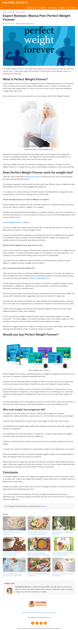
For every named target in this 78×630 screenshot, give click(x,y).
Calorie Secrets (15, 2)
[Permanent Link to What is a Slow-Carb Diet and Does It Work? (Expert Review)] (63, 538)
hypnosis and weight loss (39, 278)
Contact (28, 612)
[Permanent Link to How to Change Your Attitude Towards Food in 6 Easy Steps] (14, 559)
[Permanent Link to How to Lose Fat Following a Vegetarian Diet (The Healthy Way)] (39, 538)
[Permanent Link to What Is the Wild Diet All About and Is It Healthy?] (39, 559)
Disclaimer (35, 612)
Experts (44, 506)
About (23, 612)
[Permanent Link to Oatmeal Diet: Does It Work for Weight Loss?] (14, 517)
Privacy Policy (43, 612)
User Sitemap (52, 612)
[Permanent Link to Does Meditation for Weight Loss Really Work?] (63, 517)
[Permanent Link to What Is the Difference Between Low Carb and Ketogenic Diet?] (39, 517)
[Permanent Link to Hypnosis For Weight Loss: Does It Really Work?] (63, 559)
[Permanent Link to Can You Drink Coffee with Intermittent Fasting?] (14, 538)
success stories (34, 177)
